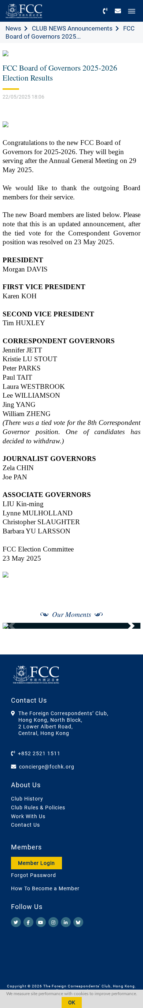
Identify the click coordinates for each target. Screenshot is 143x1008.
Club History (27, 799)
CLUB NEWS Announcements (72, 28)
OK (71, 1002)
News (13, 28)
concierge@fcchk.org (46, 767)
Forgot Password (33, 875)
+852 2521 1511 (39, 753)
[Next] (127, 626)
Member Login (36, 863)
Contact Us (25, 825)
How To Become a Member (45, 888)
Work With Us (28, 816)
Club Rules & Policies (38, 807)
